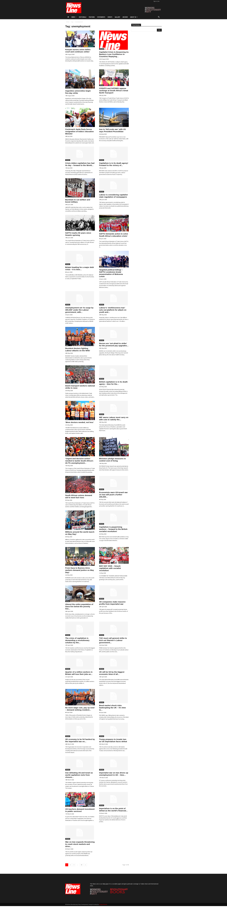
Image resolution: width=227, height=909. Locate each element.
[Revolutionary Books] (119, 893)
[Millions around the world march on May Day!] (80, 520)
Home (67, 22)
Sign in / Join (156, 1)
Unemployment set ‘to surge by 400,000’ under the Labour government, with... (79, 310)
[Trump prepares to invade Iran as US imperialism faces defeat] (114, 730)
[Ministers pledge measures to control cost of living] (114, 446)
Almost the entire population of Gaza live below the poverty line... (79, 606)
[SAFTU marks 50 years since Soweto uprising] (80, 223)
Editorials (82, 17)
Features (92, 17)
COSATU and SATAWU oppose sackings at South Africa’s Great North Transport (113, 90)
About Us (133, 17)
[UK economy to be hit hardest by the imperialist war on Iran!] (80, 730)
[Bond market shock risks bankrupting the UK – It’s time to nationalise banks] (114, 696)
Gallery (117, 17)
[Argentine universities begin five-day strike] (80, 79)
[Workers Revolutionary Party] (99, 894)
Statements (101, 17)
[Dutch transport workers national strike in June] (80, 374)
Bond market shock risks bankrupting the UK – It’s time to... (112, 707)
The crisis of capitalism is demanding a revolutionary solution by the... (77, 640)
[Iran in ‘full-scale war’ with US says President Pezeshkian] (114, 117)
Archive (125, 17)
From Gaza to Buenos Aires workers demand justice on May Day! (79, 570)
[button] (159, 17)
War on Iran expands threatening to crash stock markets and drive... (80, 844)
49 (81, 865)
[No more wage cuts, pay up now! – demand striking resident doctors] (80, 697)
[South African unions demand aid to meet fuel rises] (80, 484)
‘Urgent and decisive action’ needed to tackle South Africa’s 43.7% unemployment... (79, 461)
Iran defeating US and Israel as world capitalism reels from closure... (79, 775)
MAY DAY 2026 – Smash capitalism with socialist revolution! (110, 568)
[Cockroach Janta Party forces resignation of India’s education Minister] (80, 117)
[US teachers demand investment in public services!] (80, 799)
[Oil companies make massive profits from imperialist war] (114, 592)
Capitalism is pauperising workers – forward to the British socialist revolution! (113, 529)
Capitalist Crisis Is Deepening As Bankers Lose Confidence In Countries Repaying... (114, 54)
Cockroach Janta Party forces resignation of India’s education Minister (79, 131)
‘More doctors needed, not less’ (79, 422)
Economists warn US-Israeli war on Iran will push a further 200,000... (113, 494)
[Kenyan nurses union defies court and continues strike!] (80, 39)
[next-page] (85, 864)
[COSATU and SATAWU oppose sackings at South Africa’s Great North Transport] (114, 77)
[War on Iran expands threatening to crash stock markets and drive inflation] (80, 832)
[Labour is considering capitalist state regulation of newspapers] (114, 185)
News (73, 17)
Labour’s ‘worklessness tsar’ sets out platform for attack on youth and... (112, 310)
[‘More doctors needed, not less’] (80, 410)
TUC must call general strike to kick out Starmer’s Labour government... (113, 640)
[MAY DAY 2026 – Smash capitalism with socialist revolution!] (114, 555)
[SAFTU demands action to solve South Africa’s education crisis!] (114, 223)
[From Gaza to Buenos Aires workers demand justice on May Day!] (80, 556)
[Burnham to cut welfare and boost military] (80, 187)
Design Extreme (103, 904)
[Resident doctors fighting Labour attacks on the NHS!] (80, 336)
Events (110, 17)
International (102, 126)
